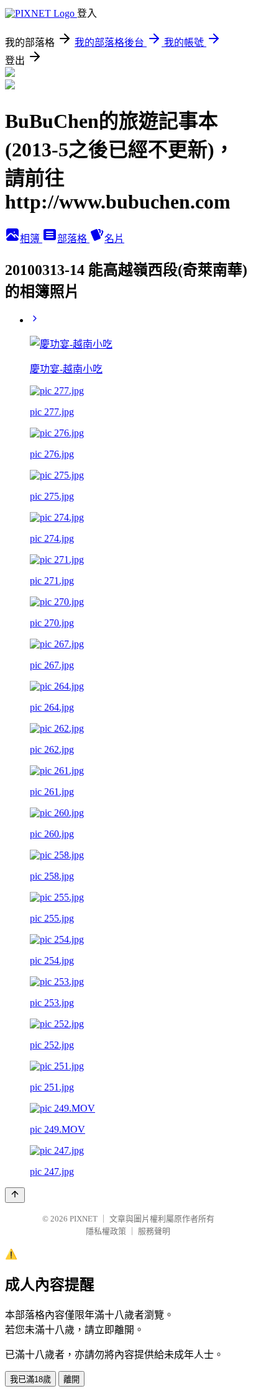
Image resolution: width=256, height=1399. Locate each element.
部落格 (73, 238)
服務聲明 (154, 1231)
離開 (71, 1379)
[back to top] (15, 1195)
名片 (114, 238)
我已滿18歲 (30, 1379)
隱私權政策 (106, 1231)
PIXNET (84, 1218)
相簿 (31, 238)
